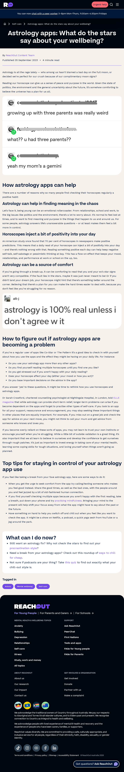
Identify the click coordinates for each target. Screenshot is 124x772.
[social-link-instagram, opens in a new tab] (27, 748)
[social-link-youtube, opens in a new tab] (36, 748)
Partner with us (72, 690)
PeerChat (69, 631)
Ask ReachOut (72, 626)
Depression (20, 637)
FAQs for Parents (73, 654)
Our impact (20, 690)
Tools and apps (72, 643)
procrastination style (23, 548)
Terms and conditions (23, 755)
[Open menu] (117, 5)
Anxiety (18, 626)
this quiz (70, 562)
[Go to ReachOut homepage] (8, 4)
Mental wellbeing (25, 586)
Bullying (18, 631)
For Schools (82, 613)
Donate (68, 684)
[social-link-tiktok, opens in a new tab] (18, 748)
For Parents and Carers (54, 613)
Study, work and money (27, 660)
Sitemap (52, 755)
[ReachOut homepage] (5, 24)
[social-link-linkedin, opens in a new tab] (54, 748)
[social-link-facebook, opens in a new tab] (45, 748)
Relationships (22, 643)
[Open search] (111, 5)
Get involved (71, 678)
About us (19, 678)
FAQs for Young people (77, 648)
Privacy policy (41, 755)
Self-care (16, 24)
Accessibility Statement (68, 755)
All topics (19, 665)
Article (8, 586)
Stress (18, 654)
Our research (21, 684)
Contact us (20, 695)
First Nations (71, 637)
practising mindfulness (68, 500)
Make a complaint (74, 695)
